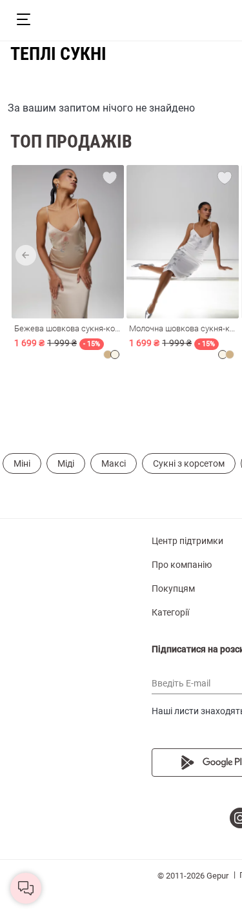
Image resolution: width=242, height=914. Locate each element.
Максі (113, 463)
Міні (22, 463)
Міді (65, 463)
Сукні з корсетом (189, 463)
